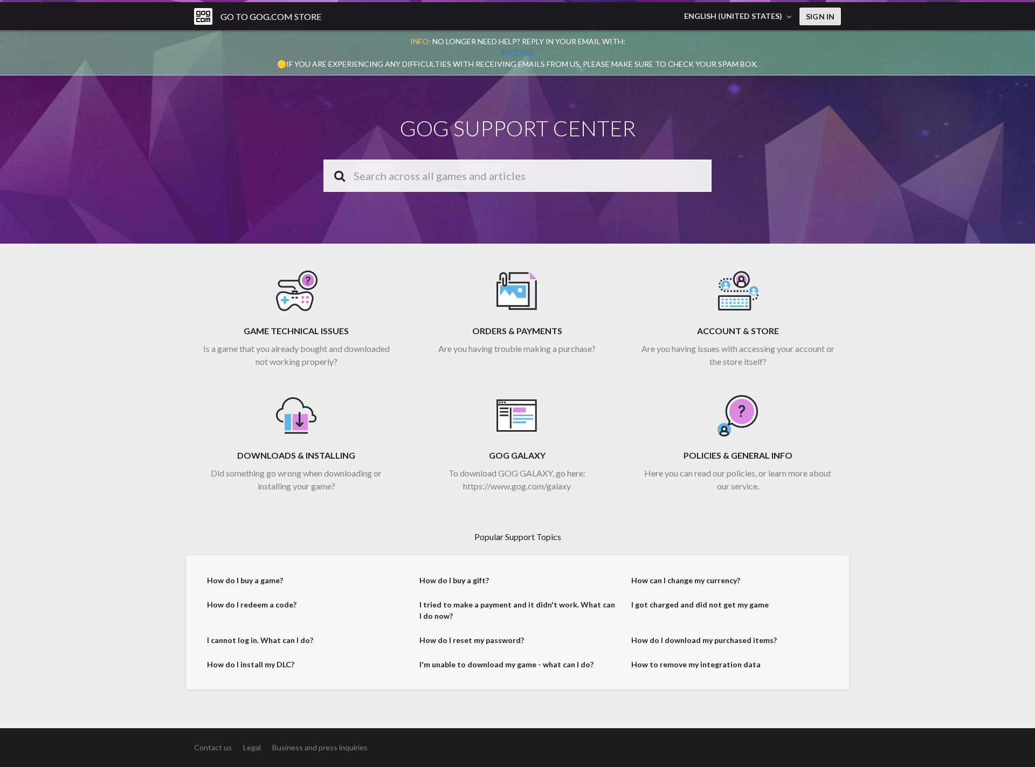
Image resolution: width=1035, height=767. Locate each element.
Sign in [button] (820, 16)
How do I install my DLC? (250, 664)
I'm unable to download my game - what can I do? (506, 664)
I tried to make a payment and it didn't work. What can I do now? (517, 610)
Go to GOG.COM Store (270, 16)
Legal (252, 747)
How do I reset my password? (471, 640)
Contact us (213, 747)
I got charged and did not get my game (700, 604)
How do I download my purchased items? (704, 640)
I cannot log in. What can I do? (260, 640)
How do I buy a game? (245, 580)
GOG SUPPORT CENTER (518, 128)
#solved (517, 52)
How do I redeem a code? (251, 604)
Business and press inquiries (320, 747)
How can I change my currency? (685, 580)
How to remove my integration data (696, 664)
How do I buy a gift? (454, 580)
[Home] (203, 16)
